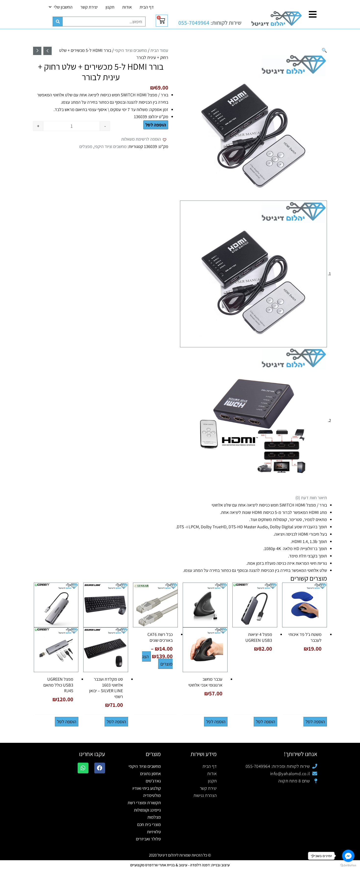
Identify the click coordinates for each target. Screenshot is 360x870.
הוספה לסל (155, 125)
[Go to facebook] (348, 856)
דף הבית (147, 7)
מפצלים (85, 146)
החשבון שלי (63, 7)
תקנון (110, 7)
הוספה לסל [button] (315, 721)
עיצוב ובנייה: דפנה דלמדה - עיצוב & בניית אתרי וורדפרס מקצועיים (180, 865)
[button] (324, 50)
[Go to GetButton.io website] (348, 865)
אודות (127, 7)
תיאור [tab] (322, 497)
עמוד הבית (159, 50)
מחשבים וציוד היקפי (131, 50)
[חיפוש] (58, 21)
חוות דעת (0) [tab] (306, 497)
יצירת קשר (89, 7)
